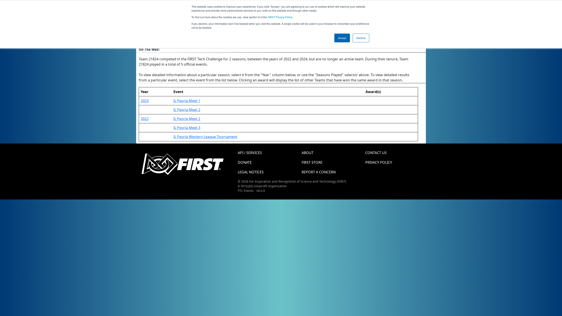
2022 (145, 118)
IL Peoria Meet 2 (186, 109)
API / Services (250, 152)
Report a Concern (319, 172)
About (307, 152)
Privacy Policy (280, 17)
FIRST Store (312, 162)
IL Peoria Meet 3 (186, 127)
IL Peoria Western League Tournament (205, 136)
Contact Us (376, 152)
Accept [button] (342, 38)
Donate (245, 162)
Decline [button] (361, 38)
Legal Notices (251, 172)
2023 (145, 100)
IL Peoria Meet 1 (186, 100)
